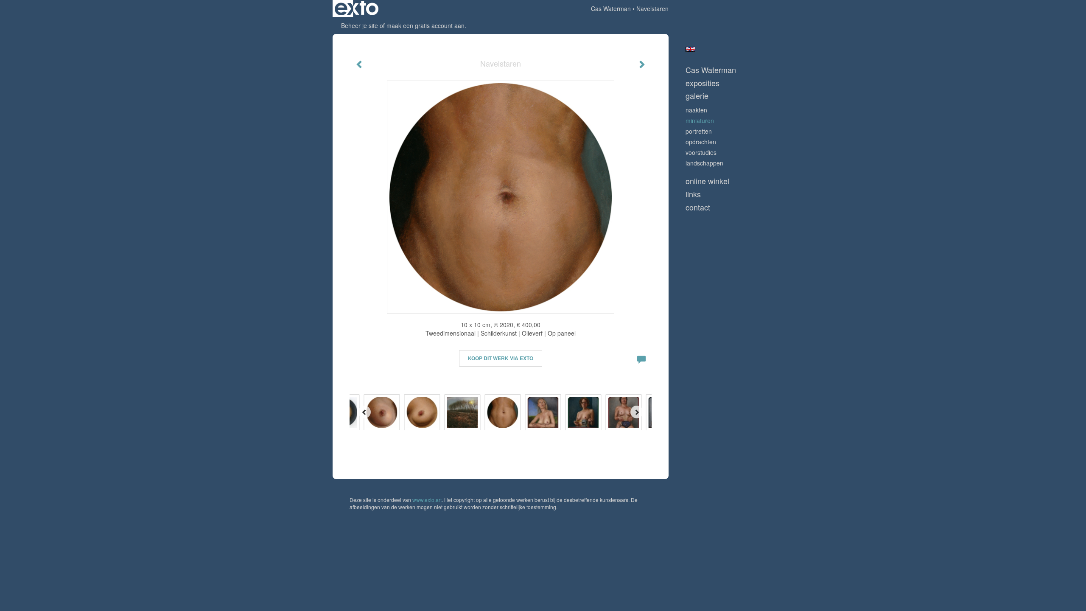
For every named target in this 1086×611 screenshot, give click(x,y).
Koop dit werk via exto (500, 358)
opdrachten (701, 141)
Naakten (696, 110)
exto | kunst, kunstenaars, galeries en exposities (357, 8)
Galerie (697, 95)
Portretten (699, 131)
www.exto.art (427, 499)
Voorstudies (701, 152)
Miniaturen (700, 120)
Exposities (702, 83)
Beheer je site (359, 25)
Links (693, 194)
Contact (698, 207)
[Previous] (364, 412)
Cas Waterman (611, 8)
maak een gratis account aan (425, 25)
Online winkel (707, 181)
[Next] (636, 412)
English (690, 49)
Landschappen (704, 163)
